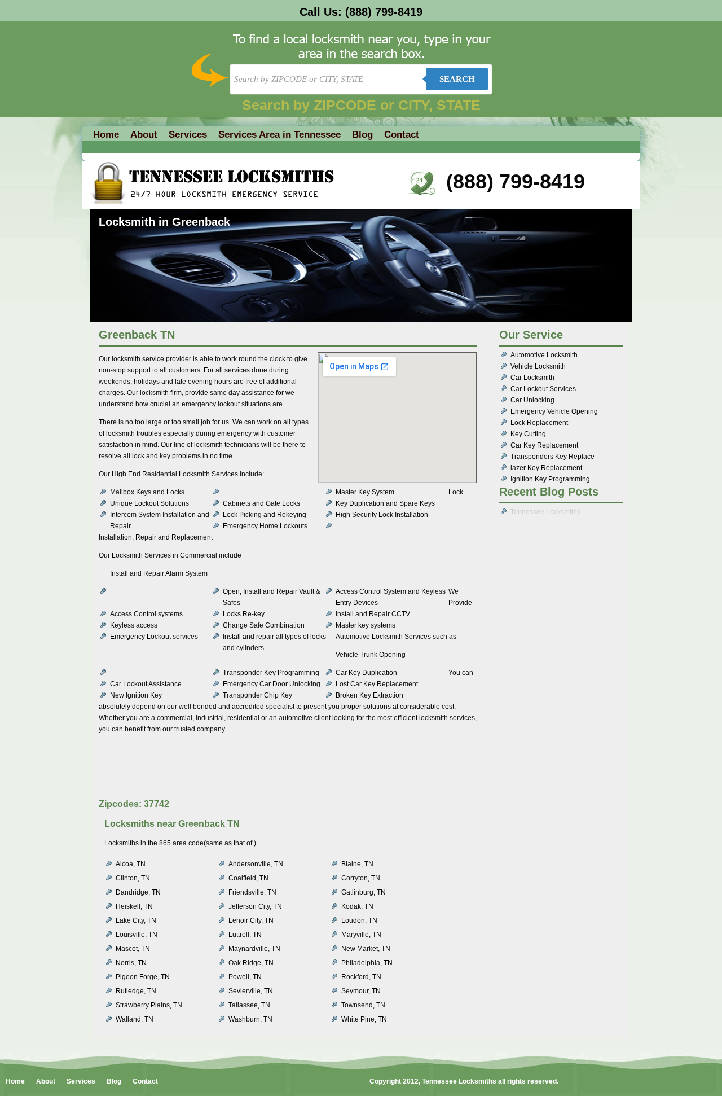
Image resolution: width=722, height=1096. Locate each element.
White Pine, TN (364, 1019)
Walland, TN (134, 1019)
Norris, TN (131, 963)
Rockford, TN (361, 977)
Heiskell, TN (134, 906)
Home (106, 134)
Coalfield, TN (248, 878)
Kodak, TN (357, 906)
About (143, 134)
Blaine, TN (357, 864)
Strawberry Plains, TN (149, 1005)
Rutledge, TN (136, 991)
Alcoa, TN (131, 864)
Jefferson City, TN (255, 906)
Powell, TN (245, 977)
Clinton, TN (133, 878)
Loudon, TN (359, 920)
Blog (362, 134)
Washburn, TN (250, 1019)
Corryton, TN (360, 878)
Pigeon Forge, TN (143, 977)
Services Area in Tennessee (279, 134)
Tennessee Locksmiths (545, 512)
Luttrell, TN (245, 935)
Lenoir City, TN (251, 920)
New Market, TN (365, 949)
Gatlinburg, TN (363, 892)
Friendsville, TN (252, 892)
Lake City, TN (136, 920)
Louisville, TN (136, 935)
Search (457, 79)
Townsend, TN (363, 1005)
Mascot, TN (133, 949)
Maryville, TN (361, 935)
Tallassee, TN (249, 1005)
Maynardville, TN (254, 949)
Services (188, 134)
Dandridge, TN (138, 892)
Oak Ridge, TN (251, 963)
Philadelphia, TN (367, 963)
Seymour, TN (361, 991)
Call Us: (361, 12)
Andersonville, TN (255, 864)
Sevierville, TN (250, 991)
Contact (401, 134)
